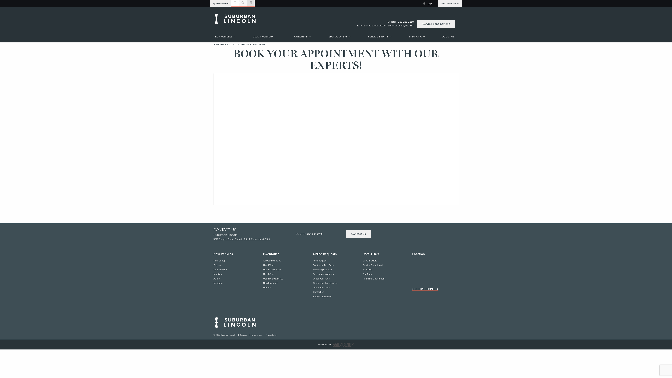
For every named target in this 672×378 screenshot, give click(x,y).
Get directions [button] (423, 289)
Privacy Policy (271, 335)
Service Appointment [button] (436, 24)
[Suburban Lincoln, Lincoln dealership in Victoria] (237, 19)
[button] (220, 3)
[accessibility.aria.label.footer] (343, 345)
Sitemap (243, 335)
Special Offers (338, 37)
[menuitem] (225, 37)
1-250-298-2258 (405, 22)
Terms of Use (256, 335)
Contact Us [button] (358, 234)
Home (216, 45)
